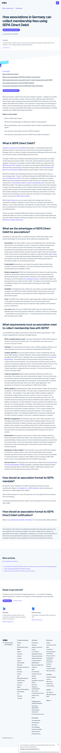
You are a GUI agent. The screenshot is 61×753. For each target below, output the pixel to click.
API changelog (36, 727)
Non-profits (35, 691)
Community (49, 649)
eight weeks (53, 254)
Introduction (6, 71)
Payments (18, 8)
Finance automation (37, 656)
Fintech (34, 676)
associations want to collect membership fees (28, 183)
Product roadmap (51, 677)
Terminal (19, 696)
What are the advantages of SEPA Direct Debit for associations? (21, 77)
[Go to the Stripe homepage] (4, 640)
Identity (19, 669)
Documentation (36, 720)
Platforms (34, 667)
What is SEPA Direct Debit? (10, 74)
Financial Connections (23, 667)
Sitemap (48, 666)
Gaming (34, 678)
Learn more (6, 47)
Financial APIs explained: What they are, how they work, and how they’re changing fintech (30, 566)
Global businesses (37, 658)
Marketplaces (35, 663)
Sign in (48, 700)
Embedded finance (37, 654)
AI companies (35, 671)
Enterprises (35, 643)
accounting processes (31, 279)
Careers (48, 679)
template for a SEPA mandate (29, 488)
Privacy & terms (50, 656)
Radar (18, 687)
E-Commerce (35, 651)
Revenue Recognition (23, 689)
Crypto (19, 660)
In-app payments (36, 660)
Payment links (21, 680)
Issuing (19, 674)
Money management (37, 665)
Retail (33, 697)
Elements (19, 665)
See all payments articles (10, 561)
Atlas (18, 645)
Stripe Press (49, 683)
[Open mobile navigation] (57, 2)
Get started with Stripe (11, 30)
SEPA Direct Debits (23, 196)
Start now (7, 600)
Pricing (19, 643)
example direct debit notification (21, 520)
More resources (8, 8)
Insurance (34, 684)
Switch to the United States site (29, 749)
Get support (49, 692)
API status (34, 725)
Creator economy (36, 674)
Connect (19, 658)
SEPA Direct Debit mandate (12, 165)
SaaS (33, 669)
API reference (35, 722)
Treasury (19, 698)
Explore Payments (8, 621)
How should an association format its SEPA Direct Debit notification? (23, 86)
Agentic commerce (37, 647)
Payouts (19, 685)
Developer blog (36, 734)
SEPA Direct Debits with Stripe (13, 220)
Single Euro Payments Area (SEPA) (14, 148)
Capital (19, 651)
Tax (18, 694)
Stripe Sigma (20, 691)
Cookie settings (50, 668)
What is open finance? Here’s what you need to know (19, 571)
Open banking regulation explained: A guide (17, 568)
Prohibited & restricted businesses (49, 660)
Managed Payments (22, 678)
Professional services (38, 693)
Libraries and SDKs (37, 729)
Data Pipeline (20, 663)
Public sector (35, 695)
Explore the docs (37, 620)
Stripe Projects (36, 731)
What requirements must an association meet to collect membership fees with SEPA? (28, 80)
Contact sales (17, 600)
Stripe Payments (11, 200)
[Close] (58, 745)
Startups (34, 645)
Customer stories (51, 645)
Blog (47, 647)
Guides (48, 643)
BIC (4, 167)
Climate (19, 656)
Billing (18, 649)
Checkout (20, 654)
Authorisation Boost (22, 647)
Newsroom (49, 681)
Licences (48, 664)
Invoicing (19, 671)
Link (18, 676)
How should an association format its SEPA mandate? (18, 83)
